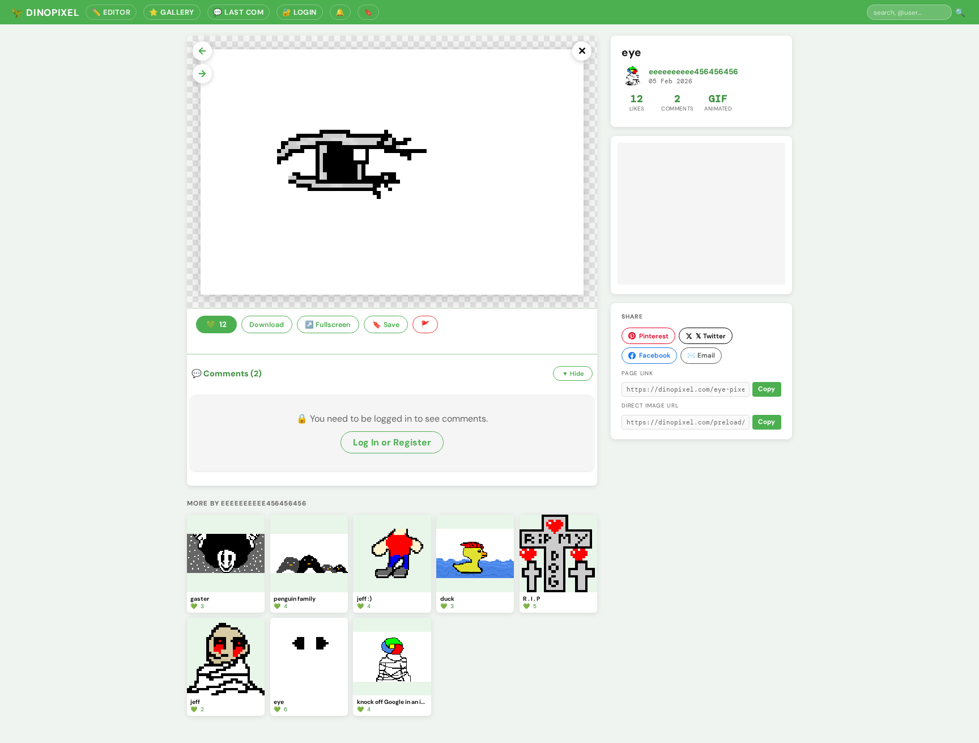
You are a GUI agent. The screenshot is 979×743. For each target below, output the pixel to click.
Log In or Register (392, 442)
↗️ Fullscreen (328, 324)
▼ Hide (573, 373)
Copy (766, 389)
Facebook (654, 355)
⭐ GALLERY (171, 12)
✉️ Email (701, 355)
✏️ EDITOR (111, 12)
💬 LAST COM (238, 12)
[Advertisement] (701, 214)
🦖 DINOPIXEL (45, 12)
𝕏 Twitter (711, 336)
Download (266, 324)
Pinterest (654, 336)
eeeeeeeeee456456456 (693, 72)
